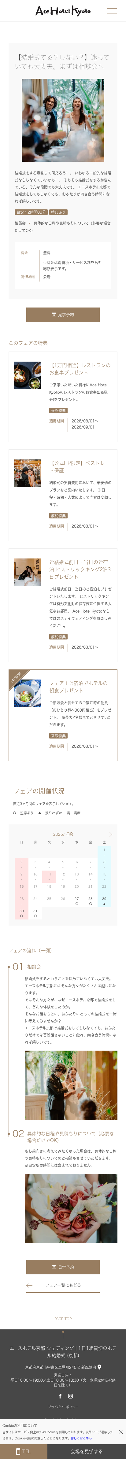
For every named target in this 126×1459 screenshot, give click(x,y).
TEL (26, 1451)
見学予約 (66, 315)
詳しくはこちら (81, 1438)
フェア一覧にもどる (63, 1285)
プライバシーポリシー (63, 1407)
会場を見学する (87, 1451)
